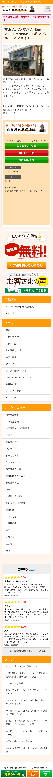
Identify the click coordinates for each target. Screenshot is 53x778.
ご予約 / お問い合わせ (16, 371)
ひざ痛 (9, 449)
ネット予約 (11, 398)
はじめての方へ (13, 337)
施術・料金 (11, 357)
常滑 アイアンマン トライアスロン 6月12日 (26, 692)
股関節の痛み (12, 442)
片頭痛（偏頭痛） (14, 496)
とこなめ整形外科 (14, 683)
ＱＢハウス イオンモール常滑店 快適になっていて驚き (26, 702)
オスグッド (11, 537)
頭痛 (8, 550)
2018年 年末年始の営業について (22, 307)
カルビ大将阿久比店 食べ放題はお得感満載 (26, 750)
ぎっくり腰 (11, 516)
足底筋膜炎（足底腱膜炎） (19, 428)
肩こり (9, 544)
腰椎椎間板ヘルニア (15, 476)
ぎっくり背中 (12, 455)
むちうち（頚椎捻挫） (16, 503)
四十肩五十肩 (12, 415)
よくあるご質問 (13, 391)
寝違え (9, 435)
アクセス (10, 364)
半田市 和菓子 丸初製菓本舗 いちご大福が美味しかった (26, 712)
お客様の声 (11, 384)
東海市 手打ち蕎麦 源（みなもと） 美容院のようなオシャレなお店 (26, 723)
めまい (9, 489)
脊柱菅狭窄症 (12, 482)
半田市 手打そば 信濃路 (19, 741)
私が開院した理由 (14, 350)
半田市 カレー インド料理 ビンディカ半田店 (26, 733)
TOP (8, 330)
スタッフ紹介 (12, 344)
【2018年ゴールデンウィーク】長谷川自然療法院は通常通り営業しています (27, 675)
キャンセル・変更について (19, 377)
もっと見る (11, 313)
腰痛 (8, 530)
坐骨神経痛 (11, 523)
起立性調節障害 (13, 469)
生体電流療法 (12, 421)
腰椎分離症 (11, 510)
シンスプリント (13, 462)
